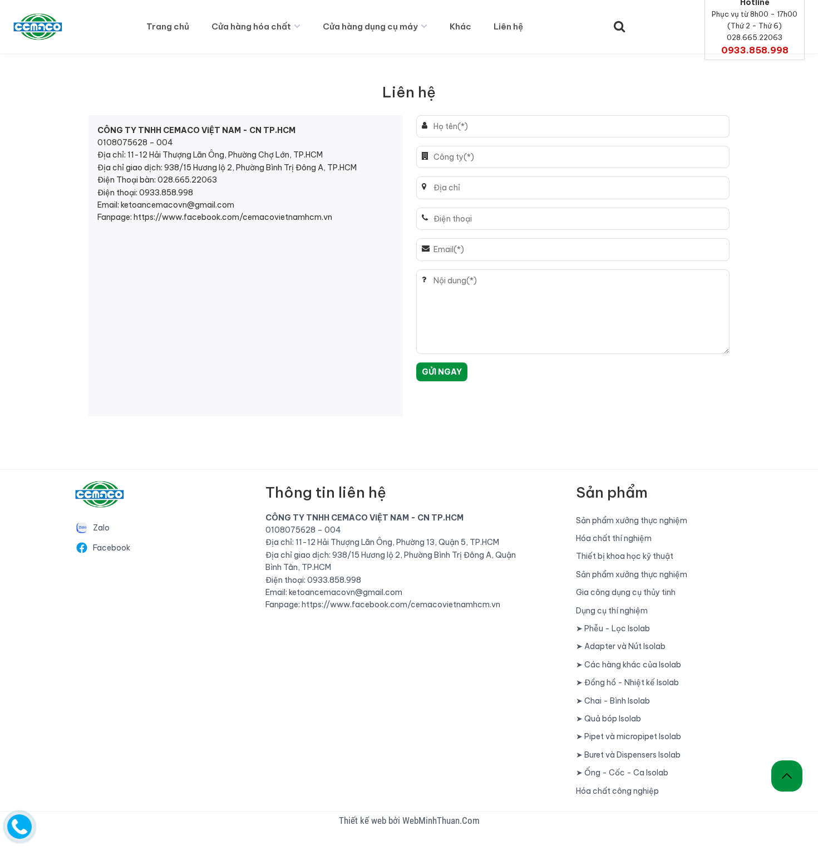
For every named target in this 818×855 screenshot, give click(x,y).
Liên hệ (508, 26)
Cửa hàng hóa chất (251, 26)
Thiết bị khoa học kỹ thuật (624, 556)
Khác (460, 26)
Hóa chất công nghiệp (617, 791)
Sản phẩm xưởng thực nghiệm (631, 520)
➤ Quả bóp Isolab (608, 719)
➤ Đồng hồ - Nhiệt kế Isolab (627, 682)
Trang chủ (167, 26)
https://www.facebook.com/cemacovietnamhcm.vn (233, 217)
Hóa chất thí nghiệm (614, 538)
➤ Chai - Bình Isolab (613, 701)
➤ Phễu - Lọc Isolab (613, 628)
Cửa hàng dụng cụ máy (370, 26)
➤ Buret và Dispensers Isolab (628, 755)
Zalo (101, 528)
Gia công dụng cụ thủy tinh (626, 592)
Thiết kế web (363, 820)
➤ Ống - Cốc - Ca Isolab (622, 773)
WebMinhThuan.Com (441, 820)
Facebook (111, 548)
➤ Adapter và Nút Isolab (621, 646)
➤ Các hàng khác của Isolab (628, 665)
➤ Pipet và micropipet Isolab (628, 736)
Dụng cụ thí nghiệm (612, 611)
